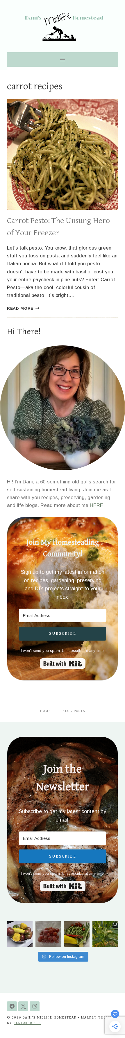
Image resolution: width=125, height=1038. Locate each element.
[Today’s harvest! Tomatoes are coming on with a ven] (20, 934)
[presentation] (62, 154)
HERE (96, 505)
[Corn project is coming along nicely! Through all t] (105, 934)
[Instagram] (35, 1006)
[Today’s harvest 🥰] (77, 934)
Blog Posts (74, 711)
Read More (23, 308)
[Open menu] (62, 59)
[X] (23, 1006)
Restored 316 (27, 1023)
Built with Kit (62, 663)
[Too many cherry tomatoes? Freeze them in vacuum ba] (48, 934)
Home (45, 711)
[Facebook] (12, 1006)
